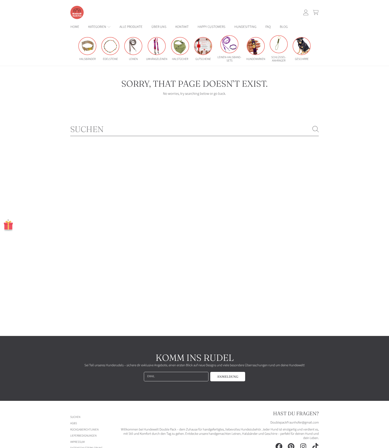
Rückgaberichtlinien (84, 430)
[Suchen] (315, 129)
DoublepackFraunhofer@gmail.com (294, 422)
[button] (316, 12)
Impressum (77, 442)
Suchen (75, 417)
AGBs (73, 423)
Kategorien (97, 26)
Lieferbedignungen (83, 436)
